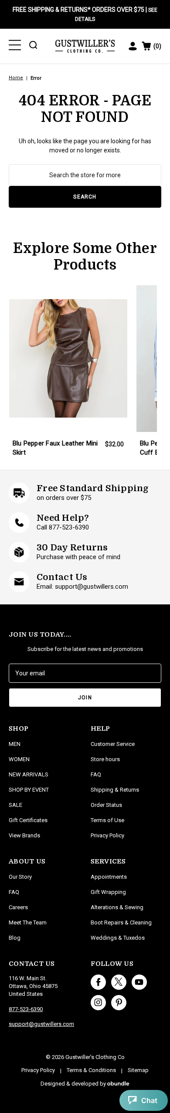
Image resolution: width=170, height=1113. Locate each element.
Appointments (109, 877)
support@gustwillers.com (41, 1024)
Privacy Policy (107, 835)
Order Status (106, 805)
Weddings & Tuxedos (118, 937)
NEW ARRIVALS (28, 774)
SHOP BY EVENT (29, 789)
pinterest (118, 1002)
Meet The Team (28, 922)
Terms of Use (107, 820)
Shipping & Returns (115, 789)
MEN (14, 744)
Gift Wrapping (108, 892)
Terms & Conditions (91, 1070)
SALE (15, 805)
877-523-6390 (26, 1009)
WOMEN (19, 759)
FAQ (14, 892)
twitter (118, 982)
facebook (98, 982)
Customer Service (113, 744)
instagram (98, 1002)
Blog (14, 937)
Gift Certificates (28, 820)
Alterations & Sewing (117, 907)
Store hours (105, 759)
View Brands (24, 835)
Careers (18, 907)
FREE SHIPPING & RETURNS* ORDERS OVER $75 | (85, 14)
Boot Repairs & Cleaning (121, 922)
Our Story (20, 877)
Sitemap (138, 1070)
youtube (139, 982)
